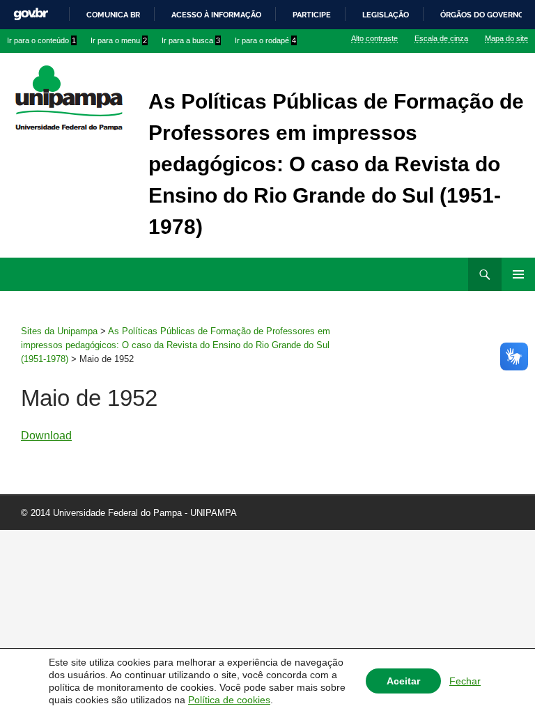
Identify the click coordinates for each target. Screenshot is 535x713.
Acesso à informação (216, 14)
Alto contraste (374, 38)
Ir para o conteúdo (41, 40)
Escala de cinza (441, 38)
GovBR (30, 14)
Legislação (385, 14)
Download (46, 435)
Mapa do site (506, 38)
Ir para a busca (191, 40)
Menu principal (518, 274)
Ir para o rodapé (265, 40)
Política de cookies (229, 699)
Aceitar (403, 681)
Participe (312, 14)
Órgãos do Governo (482, 14)
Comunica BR (113, 14)
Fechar (465, 681)
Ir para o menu (119, 40)
